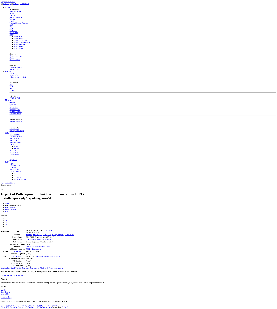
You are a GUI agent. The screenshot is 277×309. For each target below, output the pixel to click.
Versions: (4, 215)
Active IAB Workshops (22, 42)
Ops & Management (16, 17)
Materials (13, 104)
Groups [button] (7, 7)
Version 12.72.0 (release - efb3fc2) (30, 307)
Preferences (13, 167)
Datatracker (24, 4)
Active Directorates (20, 40)
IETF (3, 305)
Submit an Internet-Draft (18, 77)
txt (27, 247)
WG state (17, 251)
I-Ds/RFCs (17, 146)
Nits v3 (46, 268)
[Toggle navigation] (2, 189)
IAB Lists (17, 177)
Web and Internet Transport (19, 23)
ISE (11, 88)
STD (11, 98)
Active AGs (18, 37)
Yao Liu (29, 235)
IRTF (11, 29)
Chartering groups (16, 56)
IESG (11, 25)
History (7, 211)
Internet (12, 15)
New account (14, 169)
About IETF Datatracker (9, 307)
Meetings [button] (8, 100)
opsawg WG (47, 230)
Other (11, 35)
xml (33, 247)
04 (6, 226)
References (26, 268)
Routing (12, 19)
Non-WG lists (14, 69)
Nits (41, 268)
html (30, 247)
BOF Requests (15, 60)
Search (12, 73)
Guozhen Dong (70, 235)
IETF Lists (17, 173)
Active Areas (18, 38)
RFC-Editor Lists (20, 179)
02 (6, 222)
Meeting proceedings (17, 131)
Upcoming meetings (16, 121)
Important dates (15, 110)
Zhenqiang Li (37, 235)
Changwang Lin (58, 235)
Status (7, 203)
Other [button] (7, 133)
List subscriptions (15, 171)
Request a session (16, 112)
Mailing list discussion (33, 249)
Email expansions (11, 209)
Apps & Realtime (15, 11)
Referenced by (35, 268)
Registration (14, 108)
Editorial (12, 90)
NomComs (13, 140)
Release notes (14, 152)
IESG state (17, 256)
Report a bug (14, 160)
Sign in (12, 164)
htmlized (38, 247)
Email (69, 307)
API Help (13, 150)
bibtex (43, 247)
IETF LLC (13, 31)
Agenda (12, 102)
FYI (18, 98)
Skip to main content (8, 2)
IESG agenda (14, 138)
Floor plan (13, 106)
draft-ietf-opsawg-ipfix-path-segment (38, 239)
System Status (47, 307)
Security (12, 21)
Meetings (17, 148)
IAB (11, 27)
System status (14, 154)
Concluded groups (16, 67)
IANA (43, 305)
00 (6, 219)
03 (6, 224)
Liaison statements (16, 137)
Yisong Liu (47, 235)
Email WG (15, 268)
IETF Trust (28, 305)
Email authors (6, 268)
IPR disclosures (15, 135)
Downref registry (15, 142)
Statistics (12, 144)
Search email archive (56, 268)
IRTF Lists (17, 175)
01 (6, 220)
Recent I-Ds (14, 75)
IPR (20, 268)
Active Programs (19, 44)
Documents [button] (9, 71)
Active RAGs (18, 46)
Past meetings (14, 129)
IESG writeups (10, 207)
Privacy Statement (52, 305)
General (12, 13)
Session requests (15, 114)
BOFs (12, 58)
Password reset (15, 166)
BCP (15, 98)
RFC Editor (14, 33)
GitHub (64, 307)
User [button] (6, 162)
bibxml (48, 247)
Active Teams (18, 48)
